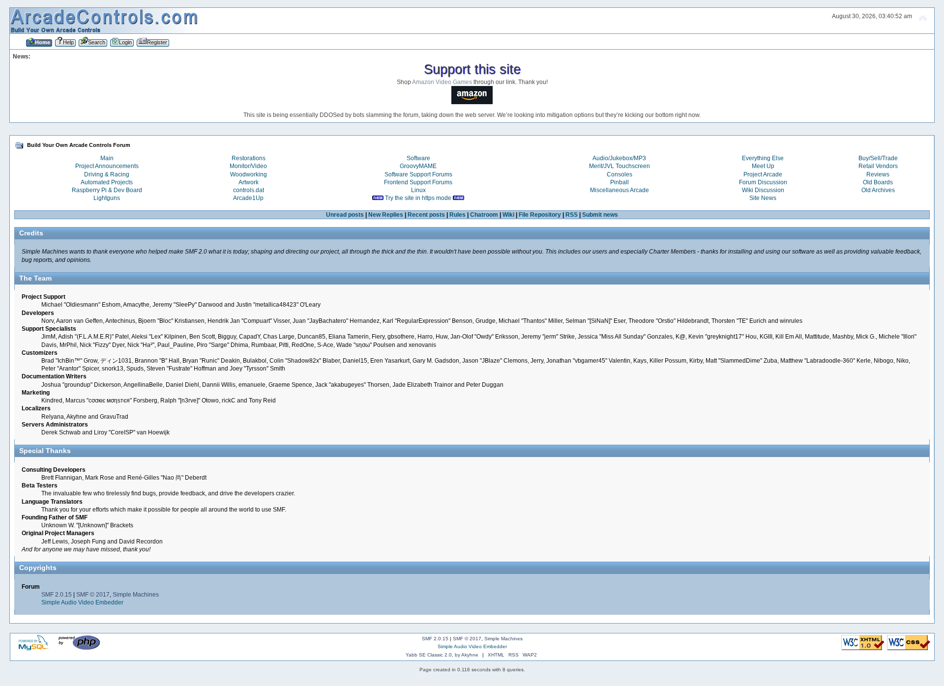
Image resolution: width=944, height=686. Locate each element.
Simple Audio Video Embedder (82, 602)
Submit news (600, 214)
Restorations (249, 158)
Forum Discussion (763, 182)
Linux (418, 190)
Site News (762, 198)
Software (418, 158)
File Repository (540, 214)
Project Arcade (762, 174)
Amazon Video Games (442, 82)
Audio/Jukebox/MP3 (619, 158)
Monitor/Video (248, 166)
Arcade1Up (248, 198)
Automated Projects (107, 182)
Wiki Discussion (763, 190)
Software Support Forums (418, 174)
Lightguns (106, 198)
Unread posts (345, 214)
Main (107, 158)
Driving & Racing (106, 174)
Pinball (619, 182)
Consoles (619, 174)
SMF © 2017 (93, 594)
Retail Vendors (878, 166)
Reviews (877, 174)
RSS (571, 214)
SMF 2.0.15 (56, 594)
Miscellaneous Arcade (619, 190)
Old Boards (878, 182)
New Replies (385, 214)
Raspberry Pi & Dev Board (107, 190)
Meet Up (763, 166)
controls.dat (248, 190)
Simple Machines (136, 594)
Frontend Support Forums (418, 182)
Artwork (248, 182)
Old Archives (878, 190)
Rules (457, 214)
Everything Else (763, 158)
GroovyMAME (418, 166)
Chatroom (484, 214)
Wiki (508, 214)
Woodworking (248, 174)
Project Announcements (107, 166)
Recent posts (426, 214)
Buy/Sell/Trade (878, 158)
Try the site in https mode (418, 198)
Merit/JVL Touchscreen (619, 166)
